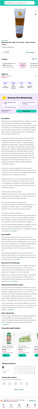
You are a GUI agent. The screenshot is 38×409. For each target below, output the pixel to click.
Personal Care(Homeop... (8, 47)
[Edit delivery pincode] (35, 76)
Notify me (32, 401)
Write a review (19, 389)
